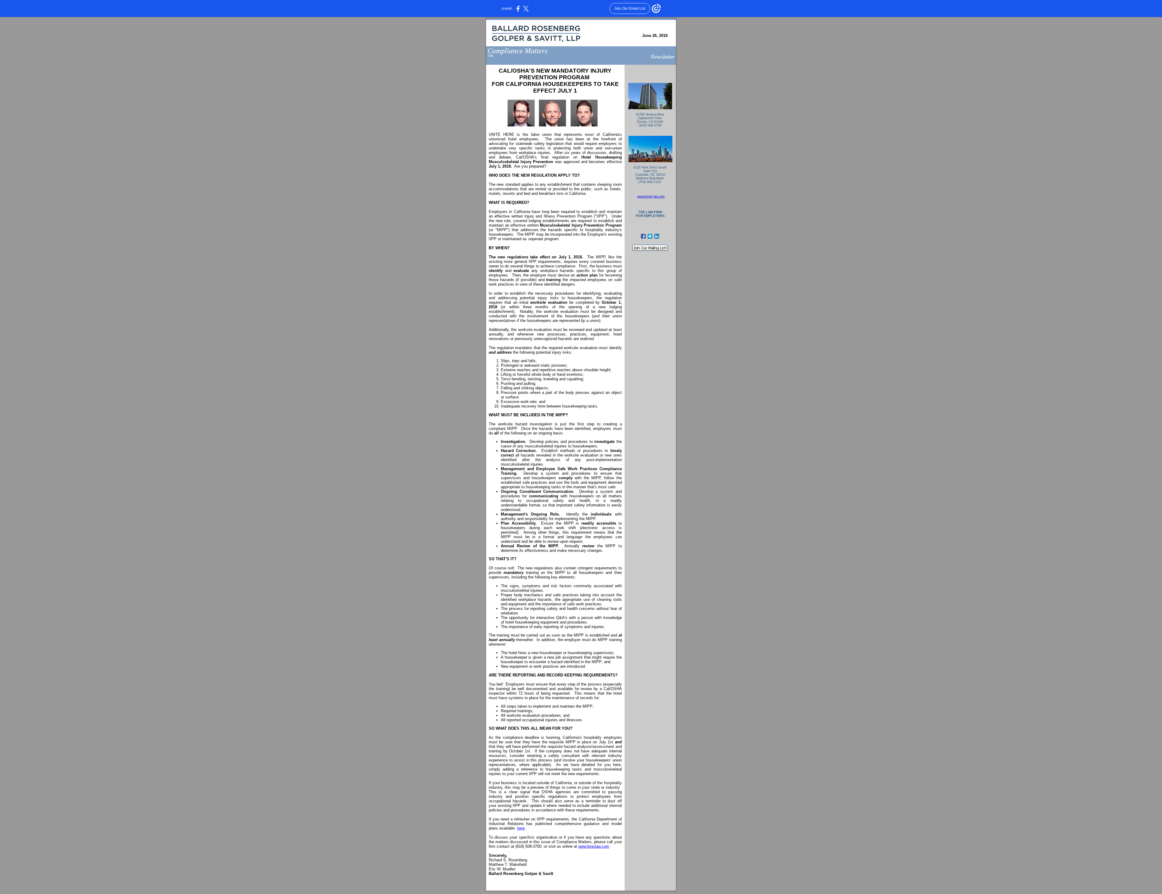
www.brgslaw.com (593, 846)
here (521, 828)
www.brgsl (644, 196)
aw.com (659, 196)
